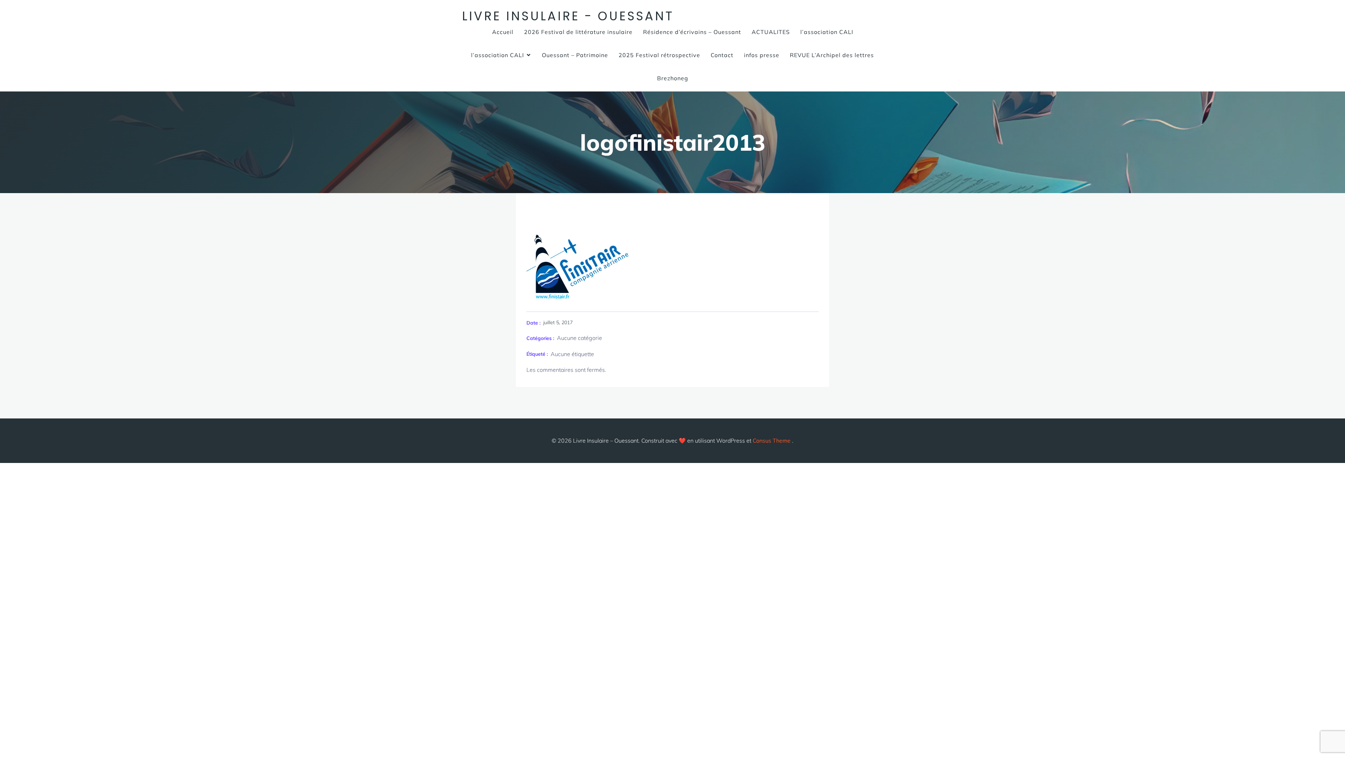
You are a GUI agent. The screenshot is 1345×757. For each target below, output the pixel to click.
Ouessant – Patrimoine (575, 55)
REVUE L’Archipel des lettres (832, 55)
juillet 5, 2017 (558, 322)
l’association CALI (826, 31)
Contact (722, 55)
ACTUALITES (771, 31)
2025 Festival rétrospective (659, 55)
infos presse (761, 55)
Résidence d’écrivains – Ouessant (692, 31)
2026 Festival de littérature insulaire (578, 31)
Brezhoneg (672, 78)
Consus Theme (772, 440)
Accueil (502, 31)
